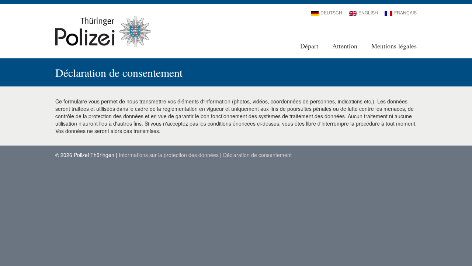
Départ (309, 45)
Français (405, 12)
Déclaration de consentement (257, 154)
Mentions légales (394, 45)
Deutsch (331, 12)
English (368, 12)
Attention (344, 45)
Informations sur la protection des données (169, 154)
